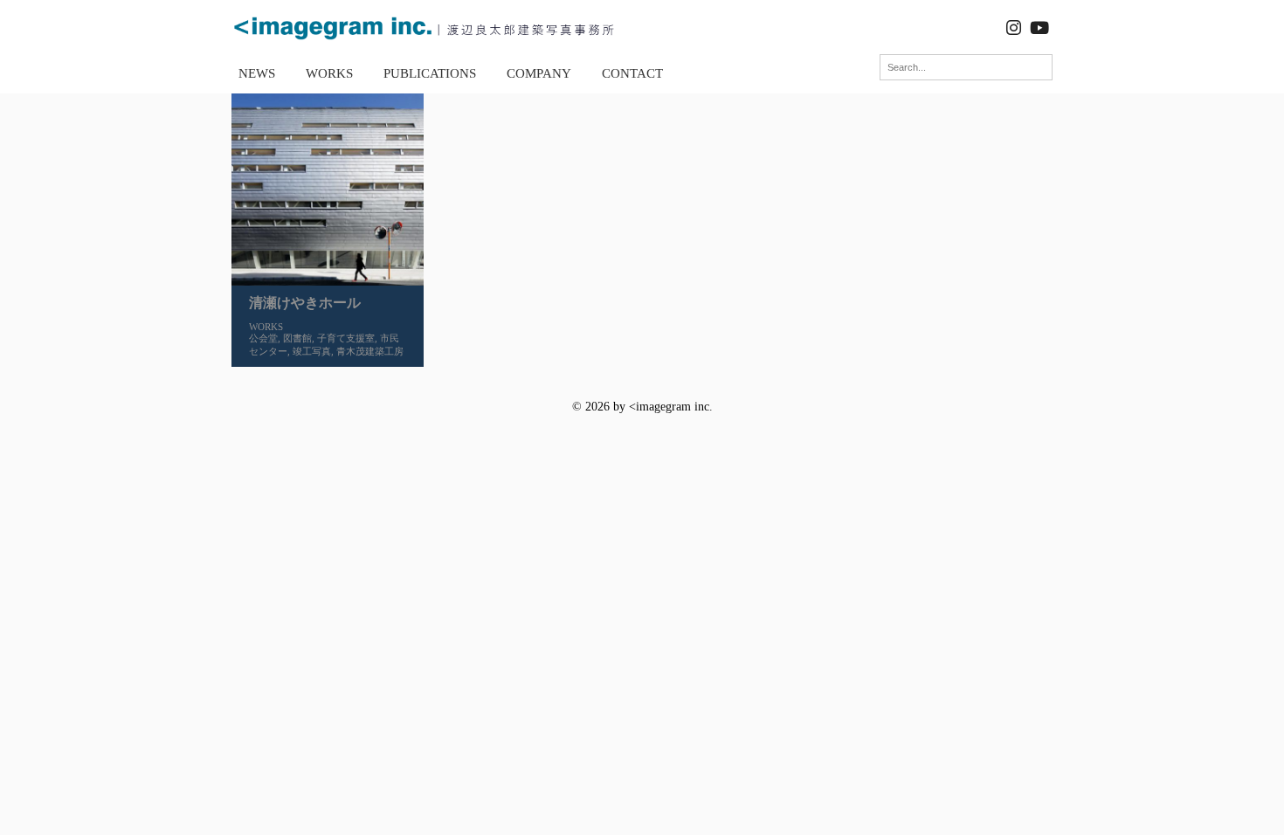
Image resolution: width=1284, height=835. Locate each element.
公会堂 (263, 338)
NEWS (256, 73)
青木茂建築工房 (370, 351)
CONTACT (632, 73)
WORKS (329, 73)
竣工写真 (312, 351)
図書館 (297, 338)
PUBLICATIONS (429, 73)
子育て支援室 (346, 338)
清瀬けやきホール (305, 302)
